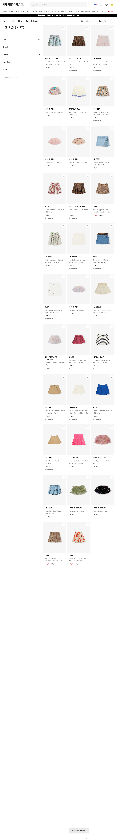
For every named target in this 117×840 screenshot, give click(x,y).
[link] (55, 63)
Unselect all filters (12, 77)
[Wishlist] (106, 4)
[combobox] (60, 4)
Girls (20, 21)
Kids (13, 21)
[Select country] (95, 4)
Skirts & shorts (32, 21)
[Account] (101, 4)
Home (5, 21)
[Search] (33, 4)
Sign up (76, 15)
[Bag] (112, 4)
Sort (100, 21)
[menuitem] (5, 11)
